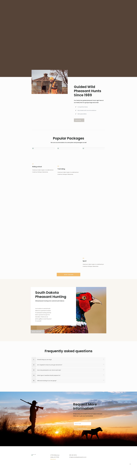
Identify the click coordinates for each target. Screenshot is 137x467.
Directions (53, 459)
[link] (50, 82)
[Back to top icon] (130, 464)
